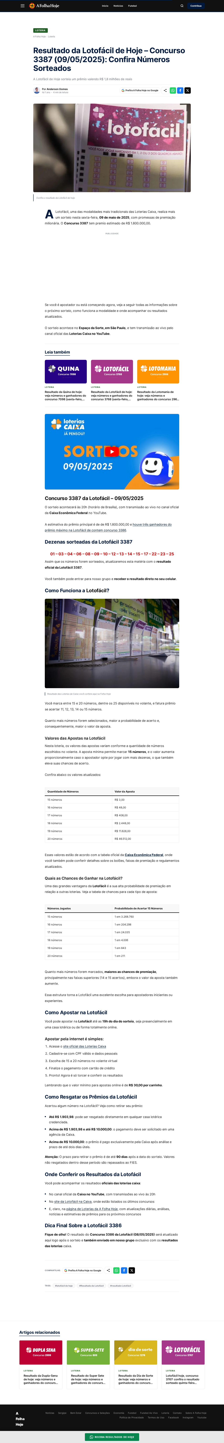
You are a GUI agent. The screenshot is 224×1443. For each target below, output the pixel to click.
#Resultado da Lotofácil (91, 1285)
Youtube (201, 1417)
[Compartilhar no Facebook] (180, 90)
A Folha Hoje (39, 37)
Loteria (40, 30)
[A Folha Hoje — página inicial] (44, 5)
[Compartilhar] (165, 90)
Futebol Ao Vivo (149, 1412)
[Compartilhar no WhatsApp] (173, 90)
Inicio (105, 5)
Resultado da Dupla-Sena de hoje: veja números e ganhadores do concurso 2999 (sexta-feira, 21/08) (41, 1381)
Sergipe (62, 1412)
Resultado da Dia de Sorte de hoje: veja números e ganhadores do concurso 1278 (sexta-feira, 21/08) (135, 1381)
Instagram (188, 1417)
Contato (177, 1412)
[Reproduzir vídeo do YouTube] (112, 452)
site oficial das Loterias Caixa (84, 1046)
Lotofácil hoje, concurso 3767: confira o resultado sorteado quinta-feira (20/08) (182, 1381)
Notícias (118, 5)
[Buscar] (182, 6)
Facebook (173, 1417)
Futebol (132, 5)
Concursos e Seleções (97, 1412)
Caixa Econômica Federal (144, 855)
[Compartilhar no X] (187, 90)
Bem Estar (75, 1412)
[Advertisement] (112, 265)
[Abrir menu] (22, 6)
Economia (119, 1412)
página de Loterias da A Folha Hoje (92, 1209)
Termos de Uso (156, 1417)
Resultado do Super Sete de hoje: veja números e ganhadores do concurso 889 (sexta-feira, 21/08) (88, 1381)
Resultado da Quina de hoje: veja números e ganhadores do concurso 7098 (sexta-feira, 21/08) (65, 397)
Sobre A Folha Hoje (196, 1412)
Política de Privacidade (132, 1417)
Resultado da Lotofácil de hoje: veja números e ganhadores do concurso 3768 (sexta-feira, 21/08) (111, 397)
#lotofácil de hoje (64, 1285)
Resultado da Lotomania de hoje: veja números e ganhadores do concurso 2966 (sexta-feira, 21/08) (158, 397)
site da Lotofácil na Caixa (73, 1201)
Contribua (196, 5)
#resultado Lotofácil (120, 1285)
